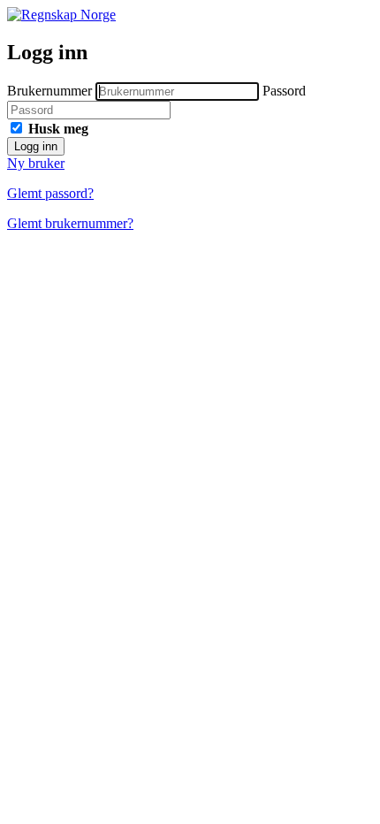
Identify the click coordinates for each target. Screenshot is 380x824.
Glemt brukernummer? (70, 223)
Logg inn (35, 146)
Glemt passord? (50, 193)
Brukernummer (51, 90)
